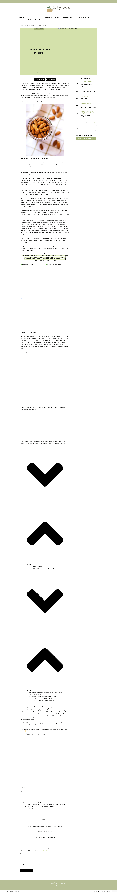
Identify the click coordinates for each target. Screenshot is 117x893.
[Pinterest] (46, 822)
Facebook (104, 1)
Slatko (33, 25)
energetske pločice (38, 826)
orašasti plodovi (57, 826)
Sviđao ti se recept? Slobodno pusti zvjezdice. (30, 850)
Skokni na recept (40, 79)
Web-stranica (57, 864)
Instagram (102, 1)
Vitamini (29, 564)
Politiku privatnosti (89, 135)
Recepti (29, 25)
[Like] (39, 822)
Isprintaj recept (51, 79)
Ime (23, 864)
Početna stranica (23, 25)
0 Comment (40, 831)
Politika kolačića (9, 891)
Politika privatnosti (18, 891)
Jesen (37, 28)
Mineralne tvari (31, 690)
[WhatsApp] (50, 822)
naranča (48, 826)
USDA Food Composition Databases (32, 802)
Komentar (25, 853)
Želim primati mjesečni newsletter (86, 138)
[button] (45, 505)
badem (29, 826)
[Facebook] (43, 822)
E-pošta (41, 864)
